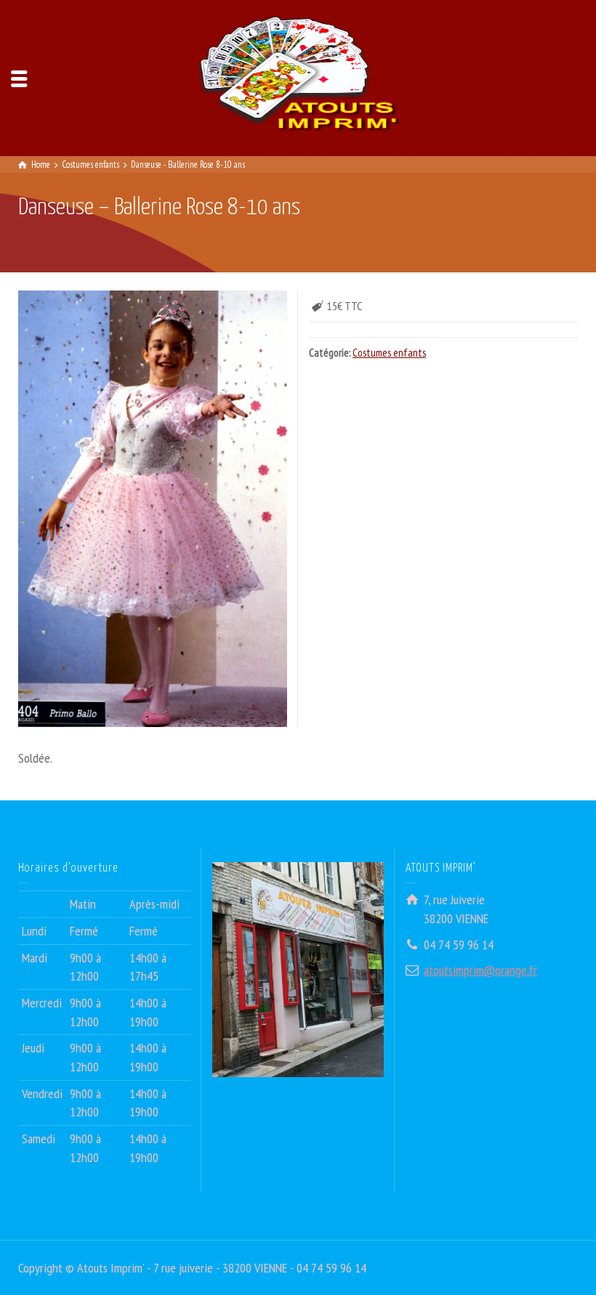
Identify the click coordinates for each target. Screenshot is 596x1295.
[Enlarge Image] (152, 509)
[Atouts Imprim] (298, 76)
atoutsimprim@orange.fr (480, 970)
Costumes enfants (389, 353)
